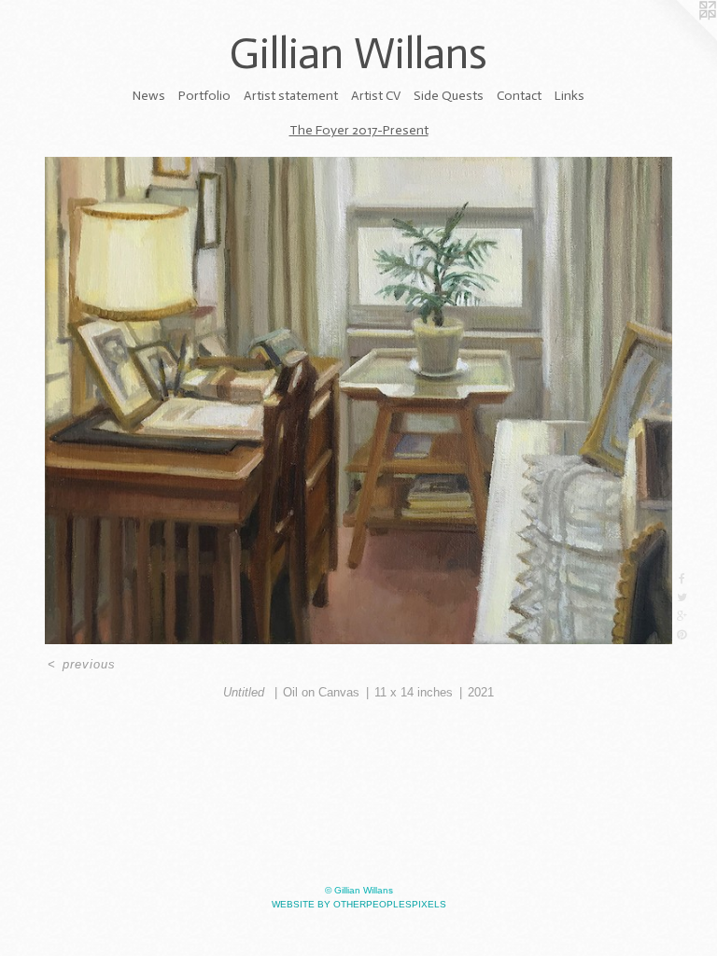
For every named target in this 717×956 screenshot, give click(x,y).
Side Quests (449, 96)
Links (569, 96)
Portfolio (204, 96)
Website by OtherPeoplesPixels (359, 904)
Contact (519, 96)
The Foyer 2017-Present (359, 130)
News (149, 96)
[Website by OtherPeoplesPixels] (679, 37)
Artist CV (376, 96)
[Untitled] (358, 400)
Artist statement (291, 96)
